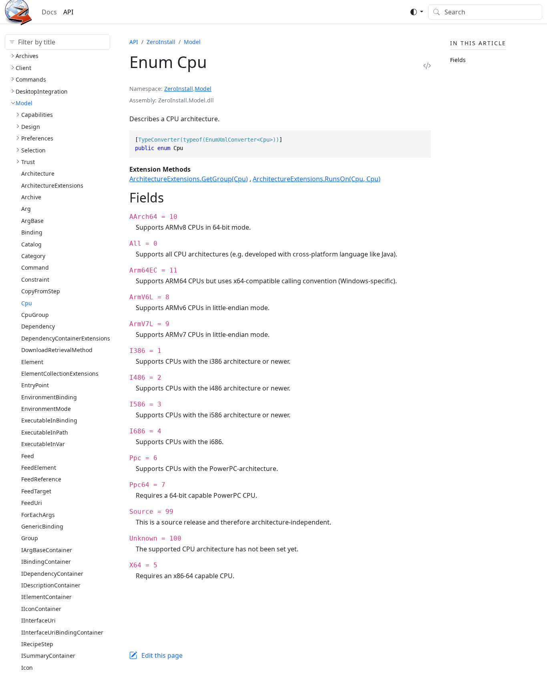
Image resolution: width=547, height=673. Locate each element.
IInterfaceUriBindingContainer (62, 632)
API (68, 12)
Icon (27, 667)
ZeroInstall (161, 42)
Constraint (35, 279)
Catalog (31, 244)
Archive (31, 197)
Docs (49, 12)
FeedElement (38, 467)
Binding (31, 232)
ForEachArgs (38, 515)
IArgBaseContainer (46, 550)
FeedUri (31, 503)
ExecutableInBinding (49, 420)
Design (30, 126)
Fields (458, 60)
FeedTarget (36, 491)
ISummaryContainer (48, 655)
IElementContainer (46, 597)
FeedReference (41, 479)
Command (35, 267)
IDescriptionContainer (50, 585)
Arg (26, 208)
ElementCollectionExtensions (60, 373)
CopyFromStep (40, 291)
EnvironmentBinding (49, 397)
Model (24, 103)
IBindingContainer (46, 561)
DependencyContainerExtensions (65, 338)
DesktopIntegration (42, 91)
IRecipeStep (37, 644)
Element (32, 362)
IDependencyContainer (52, 573)
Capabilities (37, 114)
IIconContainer (41, 609)
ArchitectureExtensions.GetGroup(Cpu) (188, 178)
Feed (27, 456)
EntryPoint (35, 385)
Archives (27, 56)
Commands (31, 79)
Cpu (26, 303)
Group (29, 538)
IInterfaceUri (38, 620)
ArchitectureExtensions (52, 185)
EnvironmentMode (46, 409)
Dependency (38, 326)
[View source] (427, 65)
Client (23, 68)
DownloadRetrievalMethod (57, 350)
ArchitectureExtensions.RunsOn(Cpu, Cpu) (316, 178)
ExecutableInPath (44, 432)
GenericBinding (42, 526)
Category (33, 256)
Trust (28, 162)
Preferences (37, 138)
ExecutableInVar (43, 444)
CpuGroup (35, 314)
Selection (33, 150)
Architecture (37, 173)
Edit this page (162, 655)
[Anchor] (172, 197)
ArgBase (32, 220)
